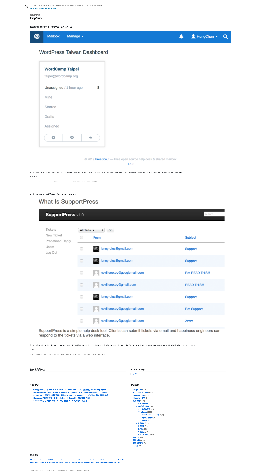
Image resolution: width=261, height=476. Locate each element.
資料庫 (140, 429)
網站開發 (108, 462)
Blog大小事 (137, 390)
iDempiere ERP (139, 398)
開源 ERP (113, 462)
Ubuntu (120, 460)
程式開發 (141, 426)
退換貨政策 (79, 470)
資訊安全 (141, 432)
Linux (87, 459)
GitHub (54, 470)
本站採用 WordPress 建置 (40, 470)
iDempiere (70, 459)
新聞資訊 (56, 181)
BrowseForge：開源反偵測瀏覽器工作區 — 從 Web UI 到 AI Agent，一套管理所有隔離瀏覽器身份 (70, 395)
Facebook (49, 460)
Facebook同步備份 (49, 181)
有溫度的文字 (138, 443)
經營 (105, 462)
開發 (119, 462)
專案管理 (83, 181)
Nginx (95, 460)
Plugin (105, 459)
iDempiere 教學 (76, 459)
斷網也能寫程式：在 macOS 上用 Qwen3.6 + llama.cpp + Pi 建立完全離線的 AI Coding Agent (69, 390)
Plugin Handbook (110, 459)
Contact (47, 8)
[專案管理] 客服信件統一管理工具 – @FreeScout (51, 27)
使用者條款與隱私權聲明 (63, 470)
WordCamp (68, 181)
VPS (123, 460)
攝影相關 (136, 437)
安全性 (64, 462)
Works (53, 8)
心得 (72, 462)
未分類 (135, 446)
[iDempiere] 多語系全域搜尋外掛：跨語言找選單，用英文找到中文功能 (60, 401)
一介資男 (33, 5)
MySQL (92, 460)
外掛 (57, 462)
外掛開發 (145, 421)
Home (32, 8)
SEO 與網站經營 (144, 409)
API (31, 460)
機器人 (98, 462)
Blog (36, 8)
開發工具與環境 (144, 435)
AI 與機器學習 (143, 404)
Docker (42, 460)
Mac (89, 459)
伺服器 (54, 462)
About (41, 8)
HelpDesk (63, 181)
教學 (80, 462)
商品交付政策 (86, 470)
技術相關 (62, 354)
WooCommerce (36, 462)
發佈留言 (95, 181)
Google (63, 460)
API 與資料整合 (144, 406)
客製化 (67, 462)
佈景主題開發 (147, 418)
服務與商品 (72, 470)
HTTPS (66, 459)
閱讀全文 (33, 176)
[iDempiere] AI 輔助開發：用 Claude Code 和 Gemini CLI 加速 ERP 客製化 (62, 398)
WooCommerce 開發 (150, 415)
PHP (102, 460)
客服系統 (79, 181)
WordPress (56, 354)
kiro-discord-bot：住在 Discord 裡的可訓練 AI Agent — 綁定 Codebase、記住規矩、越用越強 (70, 392)
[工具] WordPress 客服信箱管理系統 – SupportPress (53, 194)
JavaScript (82, 459)
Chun (33, 181)
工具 (69, 462)
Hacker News (138, 395)
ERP (45, 459)
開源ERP (116, 462)
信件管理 (74, 181)
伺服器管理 (142, 423)
